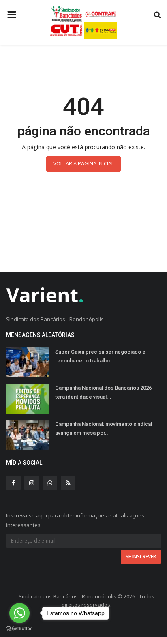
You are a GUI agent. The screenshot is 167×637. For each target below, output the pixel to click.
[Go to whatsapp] (19, 613)
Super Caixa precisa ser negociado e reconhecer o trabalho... (100, 356)
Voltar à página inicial (83, 163)
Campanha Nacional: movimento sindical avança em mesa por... (103, 428)
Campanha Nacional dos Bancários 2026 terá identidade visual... (103, 392)
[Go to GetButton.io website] (19, 628)
